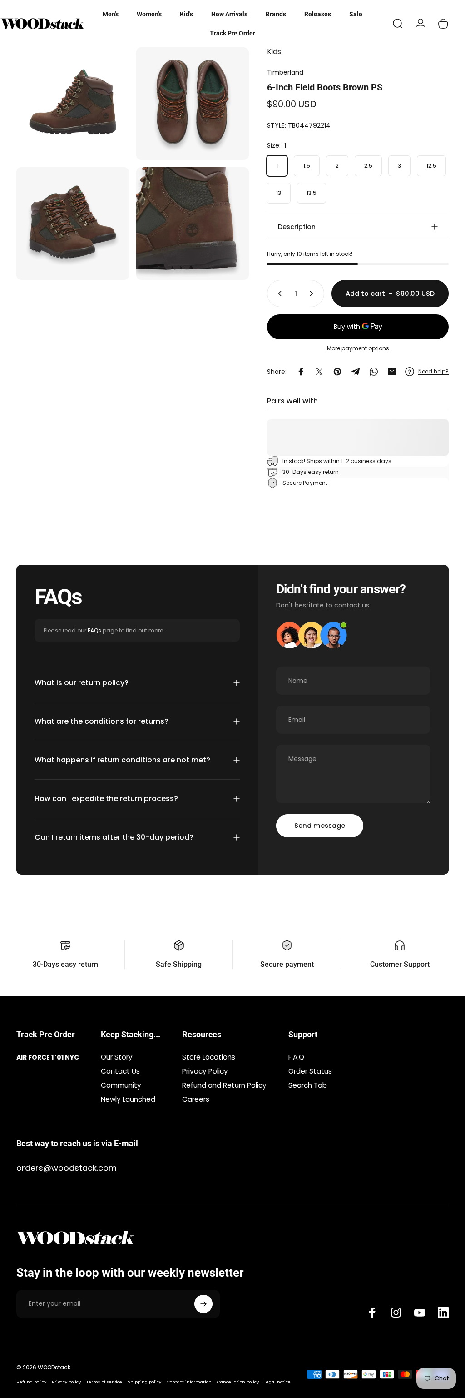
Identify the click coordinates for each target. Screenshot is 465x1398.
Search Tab (307, 1085)
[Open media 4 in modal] (192, 223)
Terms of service (104, 1382)
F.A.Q (296, 1057)
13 (278, 193)
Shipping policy (144, 1382)
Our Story (117, 1057)
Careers (195, 1099)
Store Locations (208, 1057)
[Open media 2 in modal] (192, 103)
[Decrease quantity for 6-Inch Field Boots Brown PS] (277, 293)
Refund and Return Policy (224, 1085)
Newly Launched (128, 1099)
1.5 (306, 165)
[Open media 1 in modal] (72, 103)
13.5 (312, 193)
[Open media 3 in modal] (72, 223)
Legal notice (277, 1382)
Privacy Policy (205, 1071)
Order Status (310, 1071)
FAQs (94, 630)
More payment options (358, 348)
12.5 (431, 165)
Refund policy (31, 1382)
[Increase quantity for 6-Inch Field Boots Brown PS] (313, 293)
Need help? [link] (433, 371)
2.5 (368, 165)
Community (121, 1085)
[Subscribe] (203, 1304)
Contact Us (120, 1071)
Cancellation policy (238, 1382)
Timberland (285, 72)
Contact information (189, 1382)
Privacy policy (66, 1382)
